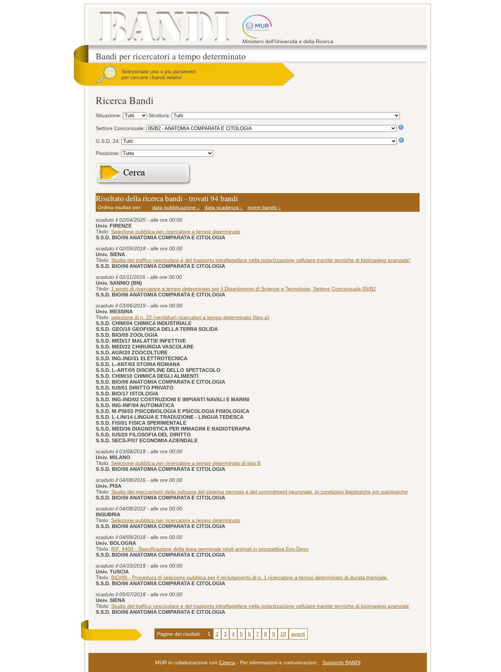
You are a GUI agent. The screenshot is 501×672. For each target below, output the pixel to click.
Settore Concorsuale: (121, 128)
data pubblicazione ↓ (176, 207)
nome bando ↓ (264, 207)
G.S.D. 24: (108, 141)
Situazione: (109, 115)
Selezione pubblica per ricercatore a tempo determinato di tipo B (185, 463)
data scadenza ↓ (224, 207)
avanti (298, 634)
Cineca (227, 662)
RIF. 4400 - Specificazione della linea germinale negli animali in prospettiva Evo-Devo (209, 549)
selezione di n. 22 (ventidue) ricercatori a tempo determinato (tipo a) (190, 317)
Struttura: (160, 115)
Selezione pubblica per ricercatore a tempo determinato (175, 232)
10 (283, 634)
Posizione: (108, 153)
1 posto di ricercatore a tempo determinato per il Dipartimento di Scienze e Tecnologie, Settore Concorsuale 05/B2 (243, 289)
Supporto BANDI (341, 662)
